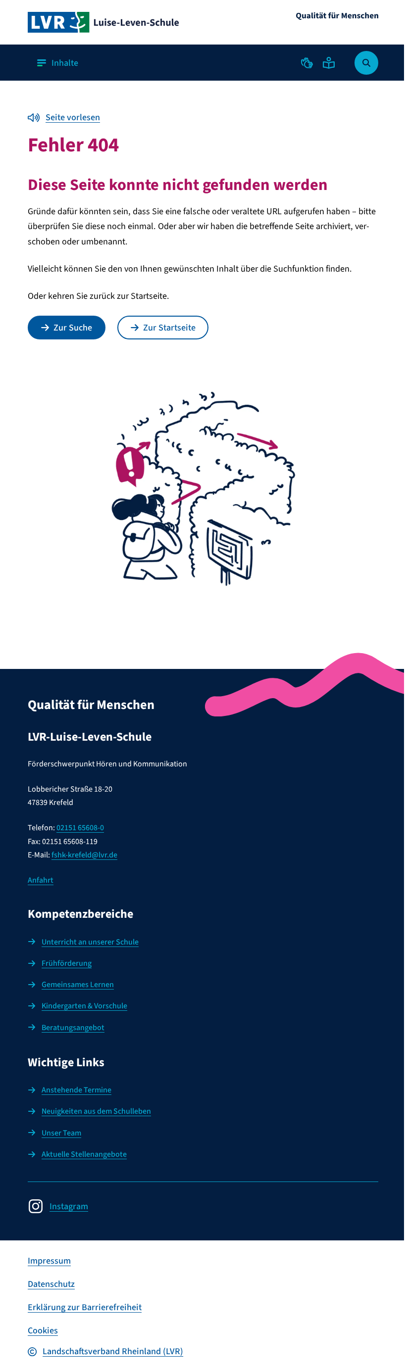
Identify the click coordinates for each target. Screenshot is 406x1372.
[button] (307, 63)
